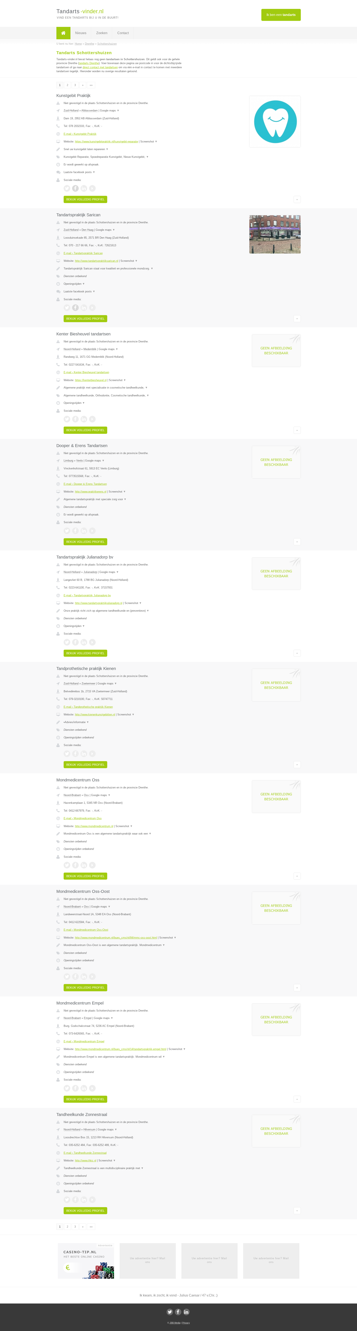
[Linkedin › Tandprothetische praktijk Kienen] (84, 753)
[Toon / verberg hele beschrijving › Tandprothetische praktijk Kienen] (127, 722)
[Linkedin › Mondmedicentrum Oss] (84, 865)
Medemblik (89, 349)
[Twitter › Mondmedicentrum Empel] (67, 1088)
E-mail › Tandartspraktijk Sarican (83, 253)
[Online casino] (89, 1262)
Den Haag (87, 229)
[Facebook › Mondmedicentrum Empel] (75, 1088)
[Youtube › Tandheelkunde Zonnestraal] (92, 1199)
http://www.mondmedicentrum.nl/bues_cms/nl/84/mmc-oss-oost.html (116, 937)
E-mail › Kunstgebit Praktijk (80, 133)
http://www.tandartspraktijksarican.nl (96, 260)
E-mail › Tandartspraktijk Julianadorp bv (87, 595)
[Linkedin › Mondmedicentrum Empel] (84, 1088)
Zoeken (101, 33)
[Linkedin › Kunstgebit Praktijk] (84, 188)
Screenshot (148, 141)
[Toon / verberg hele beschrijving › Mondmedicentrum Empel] (127, 1057)
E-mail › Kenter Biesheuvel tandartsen (86, 372)
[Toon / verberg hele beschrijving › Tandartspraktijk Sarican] (127, 269)
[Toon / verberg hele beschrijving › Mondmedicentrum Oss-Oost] (127, 945)
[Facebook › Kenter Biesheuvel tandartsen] (75, 419)
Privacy (186, 1322)
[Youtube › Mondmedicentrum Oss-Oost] (92, 976)
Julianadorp (90, 572)
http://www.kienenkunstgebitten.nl (95, 714)
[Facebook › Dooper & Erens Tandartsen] (75, 530)
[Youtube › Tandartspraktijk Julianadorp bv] (92, 642)
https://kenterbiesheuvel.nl (91, 380)
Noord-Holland (72, 349)
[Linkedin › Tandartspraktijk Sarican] (84, 307)
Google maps (109, 110)
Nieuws (80, 33)
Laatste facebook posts (79, 172)
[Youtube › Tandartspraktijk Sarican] (92, 307)
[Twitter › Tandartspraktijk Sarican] (67, 307)
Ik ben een (281, 15)
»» (91, 85)
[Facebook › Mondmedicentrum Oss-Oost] (75, 976)
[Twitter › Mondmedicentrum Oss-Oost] (67, 976)
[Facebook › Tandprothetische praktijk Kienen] (75, 753)
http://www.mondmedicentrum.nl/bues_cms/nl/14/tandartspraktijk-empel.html (120, 1049)
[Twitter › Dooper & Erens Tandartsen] (67, 530)
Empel (88, 1018)
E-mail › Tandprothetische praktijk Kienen (88, 706)
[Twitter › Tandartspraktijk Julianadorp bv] (67, 642)
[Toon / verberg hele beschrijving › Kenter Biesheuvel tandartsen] (127, 388)
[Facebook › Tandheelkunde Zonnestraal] (75, 1199)
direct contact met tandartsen (100, 67)
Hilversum (89, 1129)
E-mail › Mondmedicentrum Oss (83, 818)
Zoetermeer (88, 683)
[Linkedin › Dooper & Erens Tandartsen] (84, 530)
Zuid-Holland (71, 110)
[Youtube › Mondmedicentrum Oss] (92, 865)
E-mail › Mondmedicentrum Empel (84, 1041)
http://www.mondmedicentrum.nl (94, 826)
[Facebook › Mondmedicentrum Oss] (75, 865)
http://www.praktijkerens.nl (90, 491)
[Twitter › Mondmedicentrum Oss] (67, 865)
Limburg (68, 460)
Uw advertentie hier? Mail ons (147, 1260)
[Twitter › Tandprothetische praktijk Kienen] (67, 753)
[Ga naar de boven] (297, 199)
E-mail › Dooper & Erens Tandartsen (85, 484)
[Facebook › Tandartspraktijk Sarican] (75, 307)
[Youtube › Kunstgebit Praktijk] (92, 188)
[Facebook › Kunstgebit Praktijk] (75, 188)
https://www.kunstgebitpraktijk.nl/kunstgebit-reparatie (106, 141)
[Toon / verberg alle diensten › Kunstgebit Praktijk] (127, 157)
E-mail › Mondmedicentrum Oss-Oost (86, 929)
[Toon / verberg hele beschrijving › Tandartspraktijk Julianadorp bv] (127, 611)
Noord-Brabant (72, 795)
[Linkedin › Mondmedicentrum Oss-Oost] (84, 976)
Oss (86, 795)
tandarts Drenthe (89, 63)
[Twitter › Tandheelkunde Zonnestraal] (67, 1199)
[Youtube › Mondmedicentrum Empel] (92, 1088)
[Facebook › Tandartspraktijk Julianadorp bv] (75, 642)
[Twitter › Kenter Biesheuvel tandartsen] (67, 419)
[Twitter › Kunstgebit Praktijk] (67, 188)
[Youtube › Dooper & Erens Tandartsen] (92, 530)
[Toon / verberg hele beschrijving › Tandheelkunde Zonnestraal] (127, 1168)
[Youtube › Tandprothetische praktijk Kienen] (92, 753)
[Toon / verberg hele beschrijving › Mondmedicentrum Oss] (127, 834)
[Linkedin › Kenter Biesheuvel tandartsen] (84, 419)
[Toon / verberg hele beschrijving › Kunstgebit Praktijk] (127, 149)
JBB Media (175, 1322)
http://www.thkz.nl (85, 1160)
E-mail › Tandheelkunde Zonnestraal (85, 1152)
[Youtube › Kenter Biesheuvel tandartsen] (92, 419)
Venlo (79, 460)
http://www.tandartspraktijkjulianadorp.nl (98, 603)
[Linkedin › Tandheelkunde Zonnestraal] (84, 1199)
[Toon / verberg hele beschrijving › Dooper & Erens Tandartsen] (127, 499)
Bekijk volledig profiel (85, 199)
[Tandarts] (63, 33)
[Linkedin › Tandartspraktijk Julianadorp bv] (84, 642)
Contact (123, 33)
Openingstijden (74, 283)
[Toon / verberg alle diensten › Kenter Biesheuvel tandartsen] (127, 395)
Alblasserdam (89, 110)
